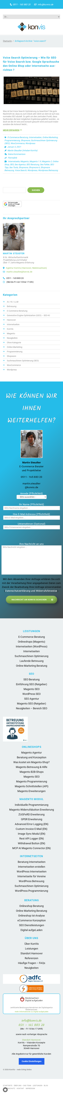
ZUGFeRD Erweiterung (31, 814)
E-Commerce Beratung (17, 137)
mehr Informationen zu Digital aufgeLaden (31, 1012)
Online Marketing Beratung (31, 910)
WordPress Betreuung (31, 881)
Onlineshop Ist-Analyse (31, 915)
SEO (12, 164)
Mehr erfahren (11, 130)
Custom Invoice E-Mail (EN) (31, 828)
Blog (46, 1086)
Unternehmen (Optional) (31, 523)
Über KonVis (31, 943)
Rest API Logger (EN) (31, 838)
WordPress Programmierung (31, 890)
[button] (5, 1089)
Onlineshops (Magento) (31, 641)
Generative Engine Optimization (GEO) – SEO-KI (28, 315)
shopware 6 (34, 167)
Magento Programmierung (31, 781)
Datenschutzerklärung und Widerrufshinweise (31, 590)
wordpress (32, 170)
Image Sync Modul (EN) (31, 833)
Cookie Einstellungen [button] (31, 1061)
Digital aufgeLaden (31, 930)
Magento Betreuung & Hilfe (31, 767)
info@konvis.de (45, 4)
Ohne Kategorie (14, 342)
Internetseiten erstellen (31, 866)
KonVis (10, 329)
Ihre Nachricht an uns (31, 543)
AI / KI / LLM (12, 302)
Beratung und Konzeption (31, 757)
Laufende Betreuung (32, 660)
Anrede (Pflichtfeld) (31, 493)
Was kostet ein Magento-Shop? (31, 762)
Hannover (11, 320)
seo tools (13, 167)
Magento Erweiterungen (31, 791)
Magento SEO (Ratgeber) (31, 703)
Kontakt (20, 1088)
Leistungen (31, 948)
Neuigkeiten (12, 338)
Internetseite (13, 161)
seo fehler (44, 164)
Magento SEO (32, 689)
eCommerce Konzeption (31, 920)
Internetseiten (35, 137)
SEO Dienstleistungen (31, 925)
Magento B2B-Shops (32, 771)
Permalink (12, 158)
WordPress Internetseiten (31, 871)
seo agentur (20, 164)
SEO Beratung (32, 164)
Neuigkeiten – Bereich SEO (31, 708)
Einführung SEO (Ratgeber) (31, 684)
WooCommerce (17, 143)
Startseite (7, 41)
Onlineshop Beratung (31, 905)
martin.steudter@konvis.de (19, 272)
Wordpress (30, 143)
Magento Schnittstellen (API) (31, 786)
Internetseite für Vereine (31, 876)
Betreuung (11, 306)
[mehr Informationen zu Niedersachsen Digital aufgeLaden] (31, 999)
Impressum (30, 1088)
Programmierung (12, 140)
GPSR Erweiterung (31, 819)
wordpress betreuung (48, 170)
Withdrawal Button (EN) (31, 843)
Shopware (25, 140)
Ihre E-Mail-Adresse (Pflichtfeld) (31, 514)
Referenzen (31, 958)
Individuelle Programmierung (31, 804)
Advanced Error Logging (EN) (31, 824)
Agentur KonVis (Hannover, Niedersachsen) (26, 268)
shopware (23, 167)
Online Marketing (50, 137)
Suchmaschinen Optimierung (31, 656)
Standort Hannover (32, 953)
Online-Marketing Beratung (31, 665)
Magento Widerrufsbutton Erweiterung (31, 809)
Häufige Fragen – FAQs (31, 963)
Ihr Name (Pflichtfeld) (31, 504)
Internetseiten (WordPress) (31, 646)
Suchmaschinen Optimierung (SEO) (23, 360)
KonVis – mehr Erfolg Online (20, 1070)
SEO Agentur (31, 698)
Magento (24, 161)
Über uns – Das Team (22, 1086)
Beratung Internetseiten (31, 861)
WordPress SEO (31, 693)
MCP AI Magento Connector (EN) (31, 848)
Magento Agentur (31, 752)
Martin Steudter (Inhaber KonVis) (22, 150)
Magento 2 (47, 161)
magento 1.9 (35, 161)
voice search (21, 170)
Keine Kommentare (16, 154)
